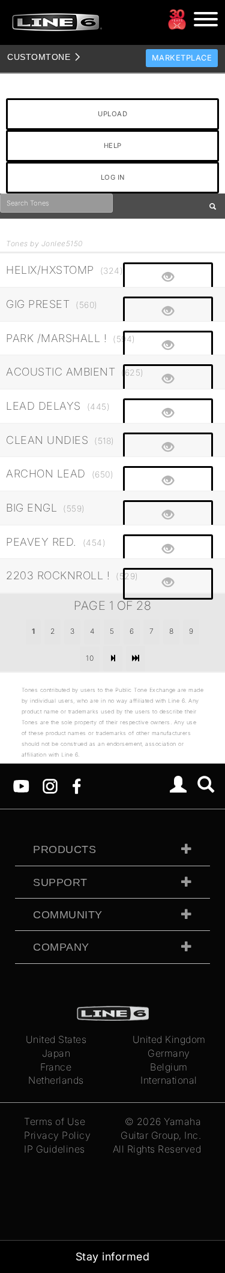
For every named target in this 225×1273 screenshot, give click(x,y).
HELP (113, 145)
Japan (56, 1053)
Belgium (169, 1067)
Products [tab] (64, 849)
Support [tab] (60, 882)
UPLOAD (112, 114)
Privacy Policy (57, 1135)
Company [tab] (61, 947)
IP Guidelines (54, 1149)
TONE (38, 57)
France (55, 1067)
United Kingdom (169, 1039)
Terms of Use (54, 1121)
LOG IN (113, 177)
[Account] (178, 786)
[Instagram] (50, 785)
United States (56, 1039)
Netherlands (56, 1080)
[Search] (206, 786)
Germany (169, 1053)
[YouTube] (21, 785)
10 (90, 658)
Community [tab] (68, 915)
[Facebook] (76, 785)
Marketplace (182, 57)
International (168, 1080)
